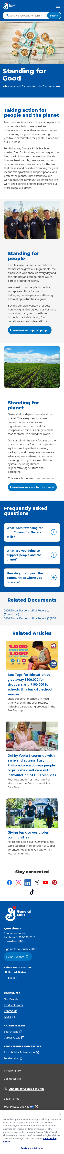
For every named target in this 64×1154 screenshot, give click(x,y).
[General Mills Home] (9, 6)
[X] (37, 882)
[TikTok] (32, 892)
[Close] (60, 1114)
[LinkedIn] (28, 882)
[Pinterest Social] (54, 882)
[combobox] (27, 15)
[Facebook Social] (9, 882)
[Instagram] (18, 882)
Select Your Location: (18, 967)
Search (54, 15)
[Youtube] (45, 882)
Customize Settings (32, 1147)
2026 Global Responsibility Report (26, 610)
